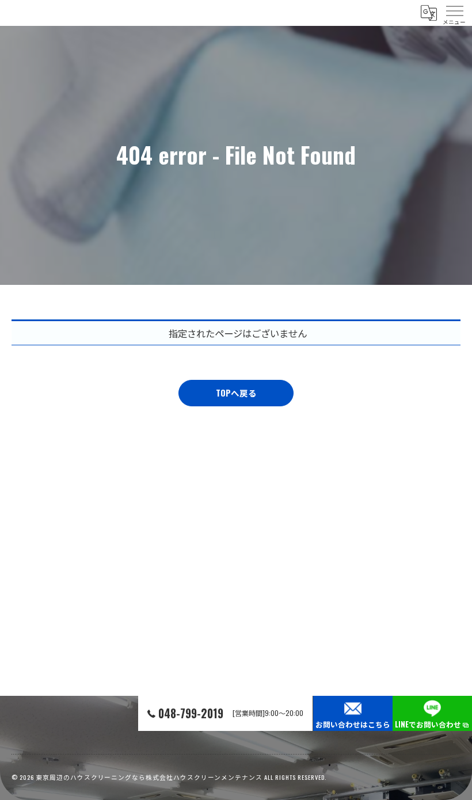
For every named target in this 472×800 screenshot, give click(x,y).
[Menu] (454, 12)
